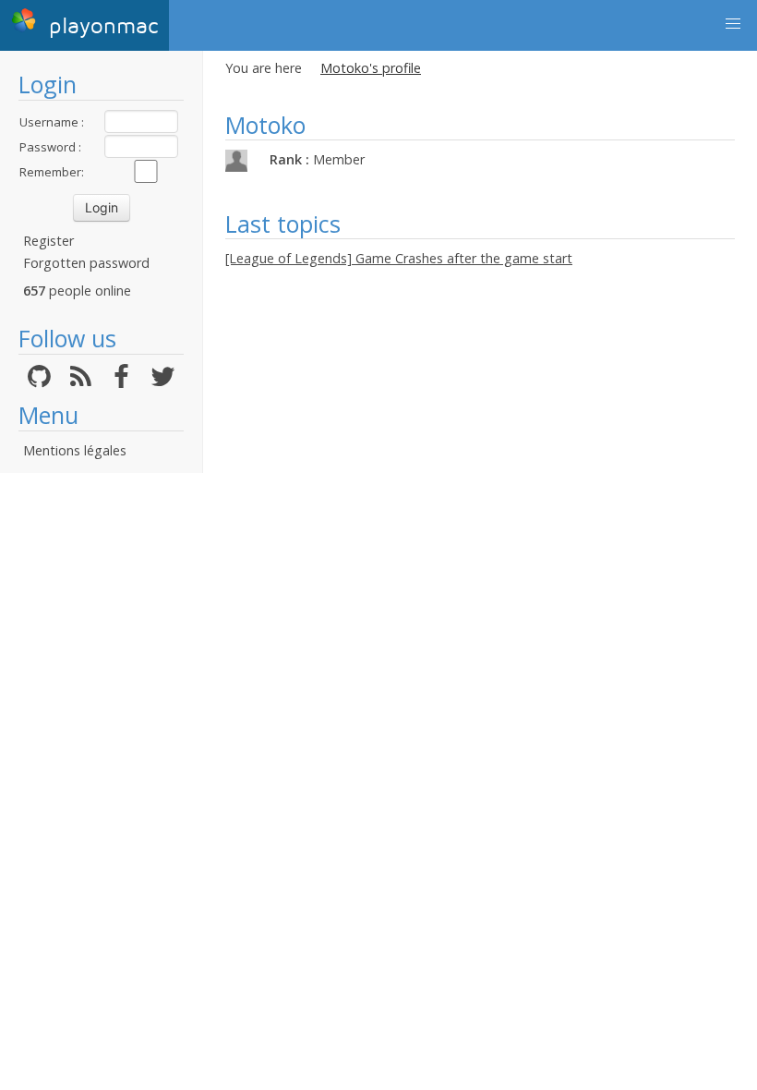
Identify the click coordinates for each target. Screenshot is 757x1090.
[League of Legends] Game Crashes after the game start (398, 258)
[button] (733, 24)
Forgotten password (86, 263)
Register (48, 240)
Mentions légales (74, 450)
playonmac (100, 26)
